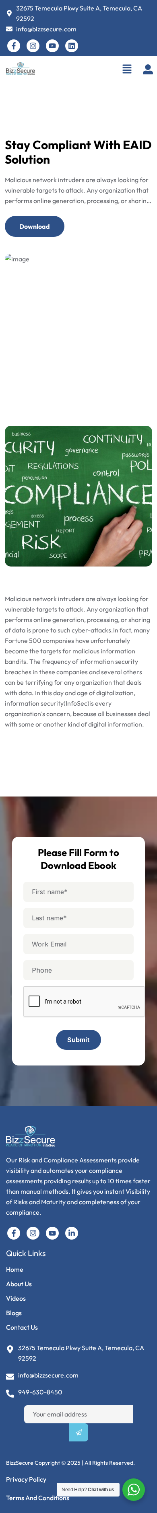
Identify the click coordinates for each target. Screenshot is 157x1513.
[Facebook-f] (13, 45)
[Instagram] (33, 45)
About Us (19, 1284)
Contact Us (22, 1327)
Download (34, 226)
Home (14, 1269)
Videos (16, 1298)
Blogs (14, 1313)
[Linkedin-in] (71, 1233)
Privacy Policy (26, 1479)
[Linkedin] (71, 45)
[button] (127, 68)
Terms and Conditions (37, 1498)
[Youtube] (52, 45)
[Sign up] (78, 1432)
